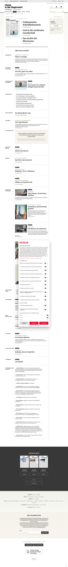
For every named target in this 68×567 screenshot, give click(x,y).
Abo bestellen (34, 483)
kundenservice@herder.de (35, 504)
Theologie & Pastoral (24, 1)
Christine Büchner (20, 368)
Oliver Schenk (27, 35)
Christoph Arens (27, 43)
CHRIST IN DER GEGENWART (22, 383)
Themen (19, 11)
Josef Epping (19, 397)
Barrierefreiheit (39, 541)
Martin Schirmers (20, 404)
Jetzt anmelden (44, 532)
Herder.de (6, 1)
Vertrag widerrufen (29, 544)
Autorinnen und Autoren (50, 3)
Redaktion (55, 3)
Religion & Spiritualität (14, 1)
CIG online (8, 9)
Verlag (59, 1)
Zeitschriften (54, 1)
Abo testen (56, 25)
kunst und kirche (34, 502)
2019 (19, 13)
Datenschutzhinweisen (40, 527)
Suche (50, 10)
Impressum (43, 541)
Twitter (39, 507)
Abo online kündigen (43, 504)
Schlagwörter (37, 498)
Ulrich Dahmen (19, 435)
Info (62, 1)
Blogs (33, 498)
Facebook (35, 507)
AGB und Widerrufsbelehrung (27, 541)
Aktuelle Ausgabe (8, 11)
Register (28, 11)
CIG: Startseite (8, 13)
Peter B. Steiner (19, 417)
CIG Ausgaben (16, 9)
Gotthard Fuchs (19, 386)
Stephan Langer (19, 426)
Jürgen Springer (19, 400)
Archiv (14, 11)
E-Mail (20, 530)
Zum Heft (24, 474)
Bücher (23, 11)
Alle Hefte (34, 479)
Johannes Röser (27, 27)
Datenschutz (34, 541)
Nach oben (34, 558)
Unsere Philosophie (61, 3)
